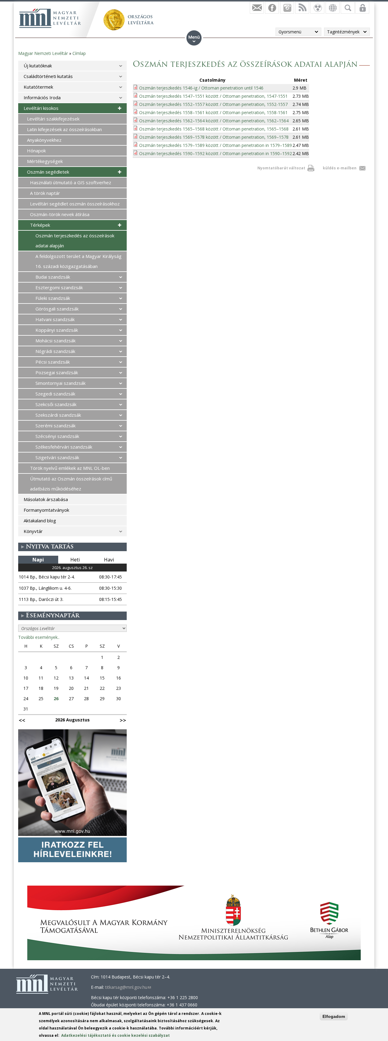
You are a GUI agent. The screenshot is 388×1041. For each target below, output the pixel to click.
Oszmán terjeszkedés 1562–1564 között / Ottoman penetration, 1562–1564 (214, 121)
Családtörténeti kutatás (48, 76)
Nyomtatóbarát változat (281, 168)
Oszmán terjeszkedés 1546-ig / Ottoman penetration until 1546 (201, 88)
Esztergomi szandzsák (59, 287)
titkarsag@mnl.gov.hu (128, 987)
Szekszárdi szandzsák (58, 415)
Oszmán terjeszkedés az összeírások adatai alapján (74, 240)
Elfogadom (334, 1016)
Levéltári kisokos (41, 108)
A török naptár (45, 193)
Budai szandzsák (52, 277)
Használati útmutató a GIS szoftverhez (70, 182)
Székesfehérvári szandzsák (63, 447)
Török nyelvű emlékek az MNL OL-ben (70, 468)
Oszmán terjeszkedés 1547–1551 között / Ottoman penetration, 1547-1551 (213, 96)
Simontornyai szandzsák (60, 383)
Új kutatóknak (38, 66)
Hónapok (36, 151)
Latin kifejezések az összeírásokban (64, 129)
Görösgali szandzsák (57, 309)
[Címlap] (50, 18)
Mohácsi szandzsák (55, 340)
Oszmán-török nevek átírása (59, 214)
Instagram (287, 8)
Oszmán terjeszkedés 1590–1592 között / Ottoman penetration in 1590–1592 (215, 153)
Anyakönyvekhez (44, 140)
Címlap (79, 53)
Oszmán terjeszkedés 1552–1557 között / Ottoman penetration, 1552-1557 (213, 104)
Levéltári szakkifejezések (53, 119)
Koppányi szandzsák (56, 330)
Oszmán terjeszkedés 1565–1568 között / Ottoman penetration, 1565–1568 (214, 129)
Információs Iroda (42, 97)
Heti (75, 559)
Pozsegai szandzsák (56, 372)
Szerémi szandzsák (55, 425)
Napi (38, 559)
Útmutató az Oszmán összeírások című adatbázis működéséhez (71, 484)
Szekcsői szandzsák (55, 404)
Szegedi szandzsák (55, 394)
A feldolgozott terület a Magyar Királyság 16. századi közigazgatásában (78, 261)
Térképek (40, 225)
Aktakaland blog (40, 520)
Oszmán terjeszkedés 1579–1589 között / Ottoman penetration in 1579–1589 (215, 145)
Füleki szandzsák (52, 298)
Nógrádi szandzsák (55, 351)
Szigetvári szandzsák (57, 457)
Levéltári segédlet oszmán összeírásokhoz (75, 204)
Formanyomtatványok (46, 510)
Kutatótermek (38, 87)
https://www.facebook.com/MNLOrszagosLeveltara (272, 8)
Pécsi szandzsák (52, 362)
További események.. (38, 637)
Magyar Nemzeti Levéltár (43, 53)
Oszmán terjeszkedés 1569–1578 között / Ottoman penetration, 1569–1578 (214, 137)
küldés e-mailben (339, 168)
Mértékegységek (45, 161)
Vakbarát (317, 8)
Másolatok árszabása (46, 499)
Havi (109, 559)
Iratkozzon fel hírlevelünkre (257, 8)
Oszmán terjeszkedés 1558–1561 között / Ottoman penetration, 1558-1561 (213, 112)
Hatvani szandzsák (55, 319)
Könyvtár (33, 531)
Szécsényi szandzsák (57, 436)
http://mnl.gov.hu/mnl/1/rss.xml (302, 8)
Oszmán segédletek (48, 172)
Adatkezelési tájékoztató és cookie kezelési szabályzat (115, 1035)
